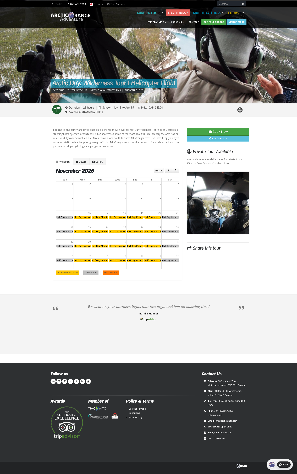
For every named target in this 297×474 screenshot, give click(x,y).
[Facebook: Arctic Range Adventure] (70, 381)
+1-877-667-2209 (76, 4)
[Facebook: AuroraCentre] (76, 381)
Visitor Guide (236, 22)
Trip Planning (155, 22)
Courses (235, 13)
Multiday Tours (207, 13)
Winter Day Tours (77, 90)
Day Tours (177, 13)
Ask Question (219, 138)
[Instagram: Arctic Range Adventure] (59, 381)
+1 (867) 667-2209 (224, 410)
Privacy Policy (135, 417)
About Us (176, 22)
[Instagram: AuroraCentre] (64, 381)
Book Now (220, 131)
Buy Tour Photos (214, 22)
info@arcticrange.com (226, 420)
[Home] (72, 17)
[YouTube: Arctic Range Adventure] (88, 381)
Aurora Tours (149, 13)
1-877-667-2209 (226, 400)
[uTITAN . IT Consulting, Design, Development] (241, 466)
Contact (194, 22)
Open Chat (226, 426)
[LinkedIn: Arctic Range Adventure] (82, 381)
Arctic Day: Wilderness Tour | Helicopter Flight (116, 90)
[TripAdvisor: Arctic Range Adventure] (53, 381)
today (158, 170)
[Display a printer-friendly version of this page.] (240, 108)
